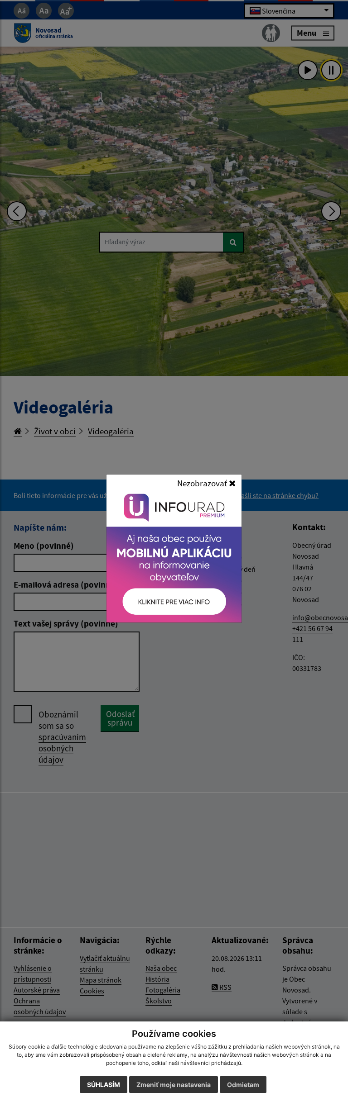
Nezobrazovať (203, 483)
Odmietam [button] (243, 1084)
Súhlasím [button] (103, 1084)
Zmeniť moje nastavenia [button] (173, 1084)
